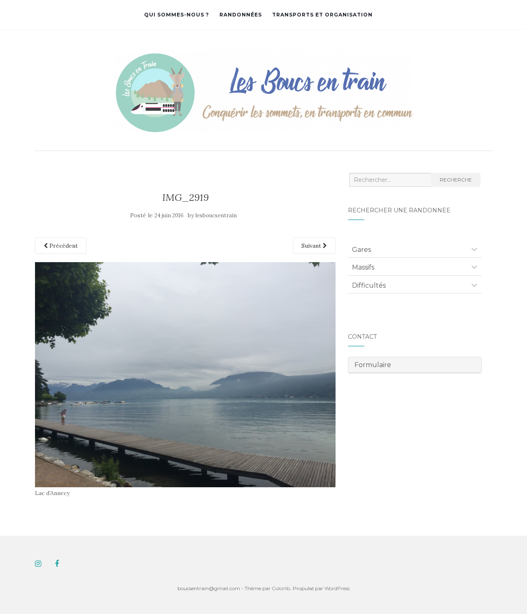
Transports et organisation (322, 15)
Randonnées (240, 15)
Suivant (312, 245)
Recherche (456, 180)
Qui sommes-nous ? (176, 15)
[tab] (415, 250)
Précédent (63, 245)
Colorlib (281, 588)
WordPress (337, 588)
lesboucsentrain (216, 215)
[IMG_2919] (185, 374)
